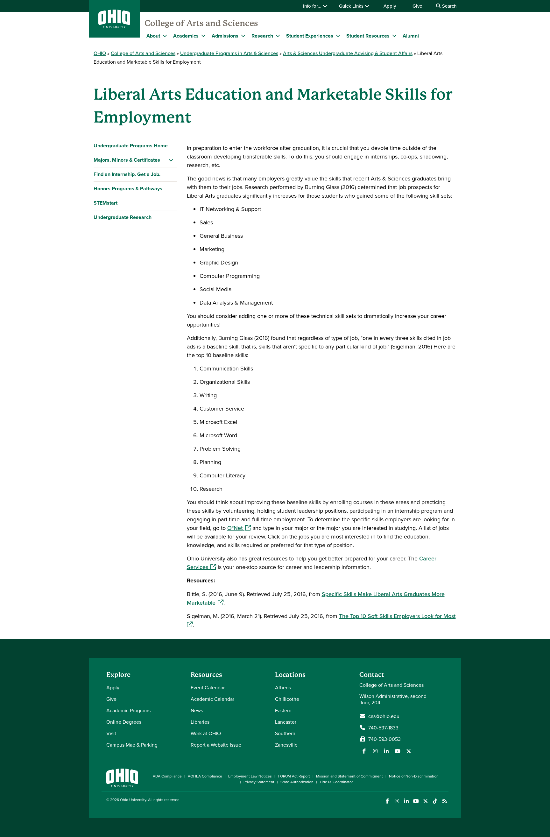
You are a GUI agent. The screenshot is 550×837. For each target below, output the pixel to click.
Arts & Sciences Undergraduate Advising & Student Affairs (347, 53)
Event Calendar (208, 687)
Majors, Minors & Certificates (127, 160)
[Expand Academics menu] (203, 35)
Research (262, 35)
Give (417, 6)
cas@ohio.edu (383, 716)
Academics (186, 35)
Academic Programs (128, 710)
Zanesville (286, 744)
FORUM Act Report (294, 776)
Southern (285, 733)
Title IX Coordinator (336, 781)
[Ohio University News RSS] (444, 801)
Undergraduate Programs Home (131, 145)
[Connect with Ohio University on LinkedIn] (406, 801)
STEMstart (105, 203)
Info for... (313, 6)
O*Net (239, 528)
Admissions (225, 35)
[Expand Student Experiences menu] (338, 35)
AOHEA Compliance (205, 776)
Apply (390, 6)
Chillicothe (287, 698)
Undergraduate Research (123, 217)
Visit (111, 733)
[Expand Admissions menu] (243, 35)
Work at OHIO (206, 733)
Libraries (200, 721)
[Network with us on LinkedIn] (386, 751)
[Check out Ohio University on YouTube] (416, 801)
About (153, 35)
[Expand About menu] (164, 35)
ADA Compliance (167, 776)
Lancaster (285, 721)
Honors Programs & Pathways (128, 188)
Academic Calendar (212, 698)
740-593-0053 (384, 739)
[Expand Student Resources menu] (394, 35)
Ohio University (133, 799)
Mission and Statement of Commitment (349, 776)
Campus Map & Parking (132, 744)
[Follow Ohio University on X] (425, 801)
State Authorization (297, 781)
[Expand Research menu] (277, 35)
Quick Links (352, 6)
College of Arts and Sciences (201, 23)
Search (448, 6)
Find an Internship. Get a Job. (127, 174)
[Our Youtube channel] (397, 751)
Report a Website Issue (216, 744)
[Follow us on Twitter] (408, 751)
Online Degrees (123, 721)
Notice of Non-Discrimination (414, 776)
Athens (283, 687)
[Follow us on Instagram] (375, 751)
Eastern (283, 710)
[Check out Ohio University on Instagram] (397, 801)
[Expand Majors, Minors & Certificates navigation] (171, 160)
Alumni (411, 35)
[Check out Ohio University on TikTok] (435, 801)
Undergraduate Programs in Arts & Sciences (229, 53)
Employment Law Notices (250, 776)
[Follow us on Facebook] (364, 751)
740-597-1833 (383, 727)
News (197, 710)
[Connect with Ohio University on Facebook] (387, 801)
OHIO (100, 53)
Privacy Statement (258, 781)
